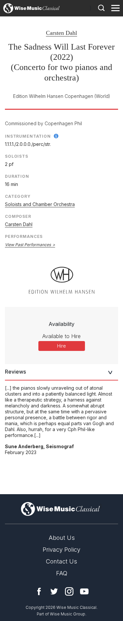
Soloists (16, 156)
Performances (24, 236)
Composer (18, 216)
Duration (17, 176)
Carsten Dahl (61, 33)
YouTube (84, 591)
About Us (62, 537)
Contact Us (61, 561)
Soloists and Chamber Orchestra (40, 204)
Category (18, 196)
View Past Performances (28, 244)
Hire (61, 346)
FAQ (61, 573)
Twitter (54, 591)
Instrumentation (28, 136)
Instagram (69, 591)
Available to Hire (61, 336)
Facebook (39, 591)
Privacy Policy (61, 549)
